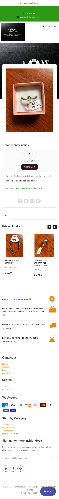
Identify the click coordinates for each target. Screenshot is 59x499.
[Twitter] (6, 469)
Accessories (7, 430)
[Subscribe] (53, 458)
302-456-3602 (30, 13)
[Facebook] (13, 469)
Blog (4, 370)
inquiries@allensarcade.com (31, 17)
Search (5, 386)
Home (5, 46)
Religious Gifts (8, 427)
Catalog (5, 367)
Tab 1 (6, 216)
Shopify (36, 487)
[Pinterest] (20, 469)
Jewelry (5, 424)
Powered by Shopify (29, 493)
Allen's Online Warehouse (21, 487)
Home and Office (10, 433)
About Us (6, 373)
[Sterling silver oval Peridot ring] (29, 100)
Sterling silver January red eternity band (25, 263)
